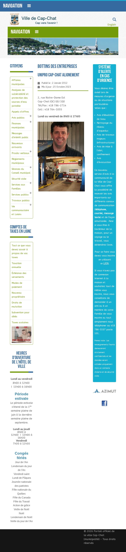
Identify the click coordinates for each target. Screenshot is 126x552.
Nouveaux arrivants (17, 145)
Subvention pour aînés (21, 314)
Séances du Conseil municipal (21, 171)
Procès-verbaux (20, 153)
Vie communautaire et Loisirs (20, 210)
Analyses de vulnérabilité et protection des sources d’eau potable (20, 98)
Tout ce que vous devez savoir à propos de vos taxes (21, 251)
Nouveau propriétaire (18, 294)
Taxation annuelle (17, 265)
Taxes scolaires (20, 322)
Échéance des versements (19, 275)
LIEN (106, 263)
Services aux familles (18, 186)
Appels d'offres (20, 111)
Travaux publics (21, 200)
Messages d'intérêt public (20, 135)
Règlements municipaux (18, 161)
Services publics (20, 194)
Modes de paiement (17, 285)
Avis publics (18, 117)
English (112, 24)
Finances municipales (18, 125)
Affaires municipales (18, 82)
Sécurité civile (19, 178)
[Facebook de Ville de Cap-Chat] (104, 404)
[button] (31, 78)
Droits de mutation (17, 304)
